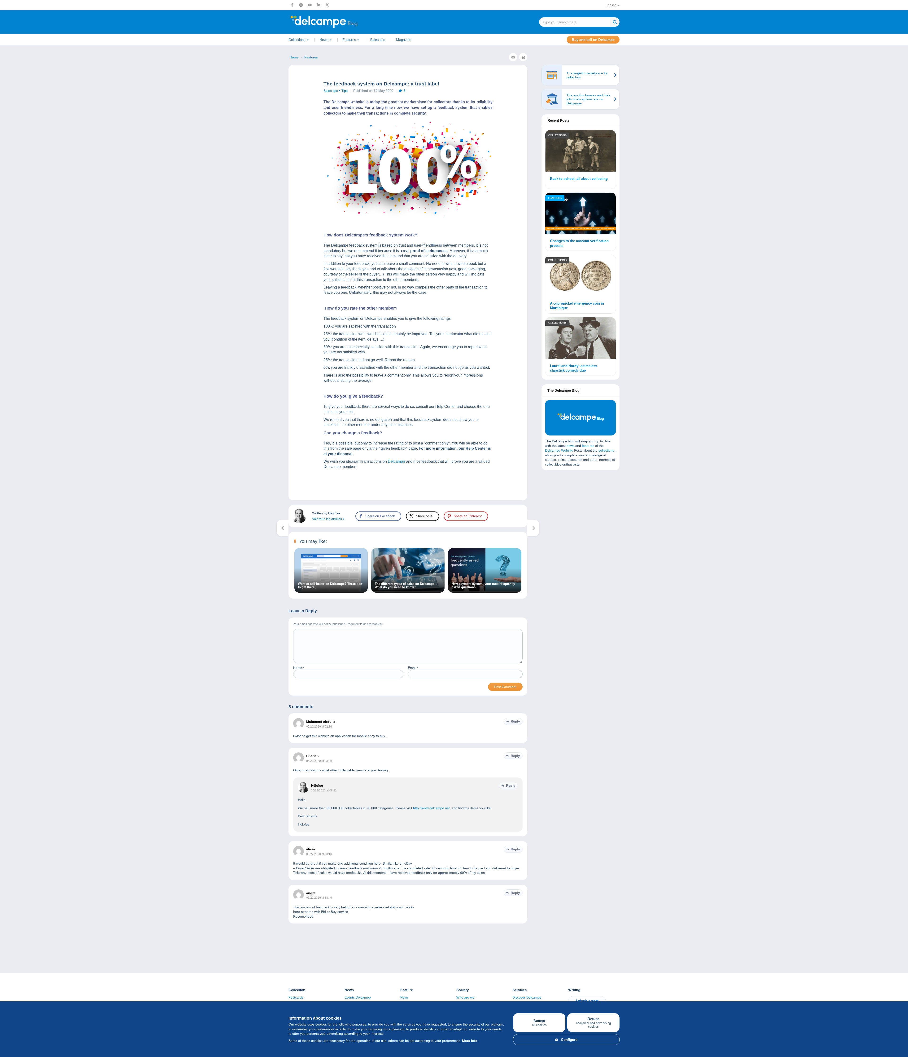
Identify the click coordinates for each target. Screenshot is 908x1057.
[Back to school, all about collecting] (580, 151)
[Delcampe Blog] (334, 22)
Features (555, 197)
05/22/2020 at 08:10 (319, 854)
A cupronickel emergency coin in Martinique (577, 305)
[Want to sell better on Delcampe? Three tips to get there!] (331, 590)
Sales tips (377, 39)
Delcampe (396, 461)
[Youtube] (310, 5)
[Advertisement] (580, 508)
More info (469, 1041)
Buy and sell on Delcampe (593, 40)
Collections (557, 135)
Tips (344, 91)
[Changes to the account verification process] (580, 214)
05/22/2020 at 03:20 (319, 761)
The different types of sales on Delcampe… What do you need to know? (406, 585)
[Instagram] (301, 5)
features (588, 446)
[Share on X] (7, 386)
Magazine (403, 39)
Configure (569, 1040)
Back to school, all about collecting (579, 179)
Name (298, 668)
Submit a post (587, 1001)
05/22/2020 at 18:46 (319, 897)
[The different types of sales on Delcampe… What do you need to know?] (408, 590)
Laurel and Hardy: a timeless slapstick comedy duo (573, 368)
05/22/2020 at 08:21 (324, 790)
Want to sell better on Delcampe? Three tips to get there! (330, 585)
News (404, 997)
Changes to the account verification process (579, 243)
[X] (327, 5)
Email (413, 668)
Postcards (295, 997)
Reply (515, 721)
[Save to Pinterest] (7, 397)
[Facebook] (292, 5)
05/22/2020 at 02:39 (319, 726)
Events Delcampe (358, 997)
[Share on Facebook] (7, 374)
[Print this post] (523, 57)
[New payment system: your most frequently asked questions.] (484, 590)
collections (606, 450)
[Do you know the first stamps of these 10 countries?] (282, 528)
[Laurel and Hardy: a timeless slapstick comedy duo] (580, 338)
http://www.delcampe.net (431, 808)
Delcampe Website (559, 450)
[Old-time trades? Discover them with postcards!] (533, 528)
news (570, 446)
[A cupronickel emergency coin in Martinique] (580, 276)
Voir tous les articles (327, 519)
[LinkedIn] (318, 5)
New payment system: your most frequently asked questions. (483, 585)
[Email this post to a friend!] (513, 57)
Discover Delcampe (526, 997)
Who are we (465, 997)
